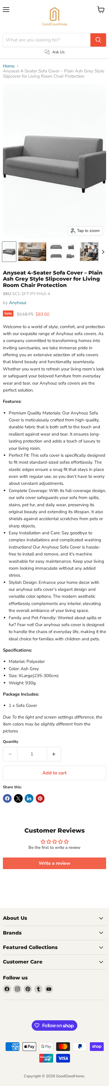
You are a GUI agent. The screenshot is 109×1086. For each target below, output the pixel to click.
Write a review (54, 863)
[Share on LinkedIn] (29, 798)
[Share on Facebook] (7, 798)
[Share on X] (18, 798)
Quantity (10, 742)
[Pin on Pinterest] (40, 798)
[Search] (98, 40)
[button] (9, 252)
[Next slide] (103, 251)
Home (9, 66)
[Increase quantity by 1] (54, 754)
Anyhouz (17, 303)
